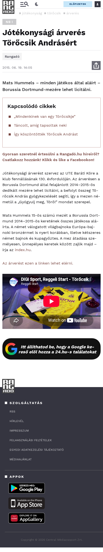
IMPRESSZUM (19, 430)
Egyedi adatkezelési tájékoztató (37, 449)
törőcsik (54, 13)
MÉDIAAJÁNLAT (21, 459)
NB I (9, 22)
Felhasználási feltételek (31, 440)
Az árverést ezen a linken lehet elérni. (37, 263)
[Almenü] (24, 4)
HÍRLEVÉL (17, 421)
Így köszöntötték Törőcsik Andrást (46, 134)
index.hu (23, 250)
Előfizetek (77, 4)
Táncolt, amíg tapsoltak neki (40, 125)
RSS (12, 411)
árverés (72, 13)
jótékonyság (32, 13)
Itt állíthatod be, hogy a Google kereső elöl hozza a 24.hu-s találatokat (57, 349)
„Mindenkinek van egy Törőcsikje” (44, 116)
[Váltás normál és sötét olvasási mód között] (37, 4)
